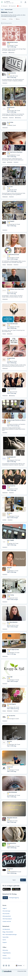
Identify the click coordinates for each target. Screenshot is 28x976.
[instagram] (4, 965)
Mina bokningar (6, 911)
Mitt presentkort (7, 916)
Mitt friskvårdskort (7, 918)
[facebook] (9, 965)
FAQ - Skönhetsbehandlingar (10, 934)
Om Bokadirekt (6, 929)
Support (5, 942)
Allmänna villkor (6, 958)
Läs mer (5, 897)
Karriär (4, 939)
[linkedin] (6, 965)
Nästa (22, 879)
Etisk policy (5, 950)
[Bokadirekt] (2, 2)
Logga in (5, 908)
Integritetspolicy (7, 952)
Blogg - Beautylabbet (8, 932)
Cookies (4, 955)
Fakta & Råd (5, 937)
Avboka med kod (7, 921)
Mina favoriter (6, 913)
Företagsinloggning (14, 897)
